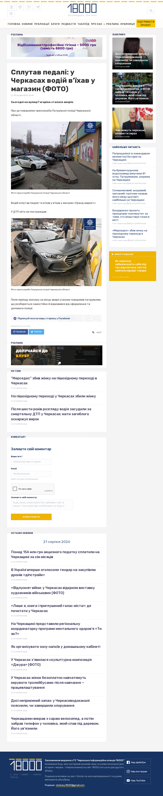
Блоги (55, 24)
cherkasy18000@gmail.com (70, 785)
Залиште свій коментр (24, 497)
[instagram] (20, 7)
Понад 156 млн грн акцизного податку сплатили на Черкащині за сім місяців (55, 554)
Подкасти (68, 24)
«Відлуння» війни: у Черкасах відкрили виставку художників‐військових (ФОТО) (53, 590)
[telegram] (37, 7)
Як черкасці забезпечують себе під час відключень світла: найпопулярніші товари (131, 265)
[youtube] (29, 7)
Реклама (112, 24)
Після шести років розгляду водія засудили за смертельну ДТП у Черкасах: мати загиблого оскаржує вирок (51, 414)
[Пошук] (151, 10)
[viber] (11, 13)
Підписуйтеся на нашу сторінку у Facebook (44, 318)
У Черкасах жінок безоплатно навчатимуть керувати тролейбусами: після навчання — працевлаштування (48, 683)
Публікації (42, 24)
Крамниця (127, 24)
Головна (14, 24)
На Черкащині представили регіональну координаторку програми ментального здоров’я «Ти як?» (56, 629)
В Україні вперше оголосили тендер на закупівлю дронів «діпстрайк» (53, 572)
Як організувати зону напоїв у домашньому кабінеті (55, 647)
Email (14, 468)
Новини (27, 24)
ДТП (100, 332)
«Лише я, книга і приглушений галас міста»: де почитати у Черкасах (51, 608)
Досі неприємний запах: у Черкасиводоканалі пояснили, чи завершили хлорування (50, 703)
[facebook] (11, 7)
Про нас (97, 24)
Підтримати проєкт (145, 24)
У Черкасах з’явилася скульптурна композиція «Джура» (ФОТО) (51, 662)
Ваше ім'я (17, 456)
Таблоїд (83, 24)
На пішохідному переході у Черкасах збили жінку (53, 396)
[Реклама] (56, 47)
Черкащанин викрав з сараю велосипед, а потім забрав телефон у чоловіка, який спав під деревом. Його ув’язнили (55, 723)
